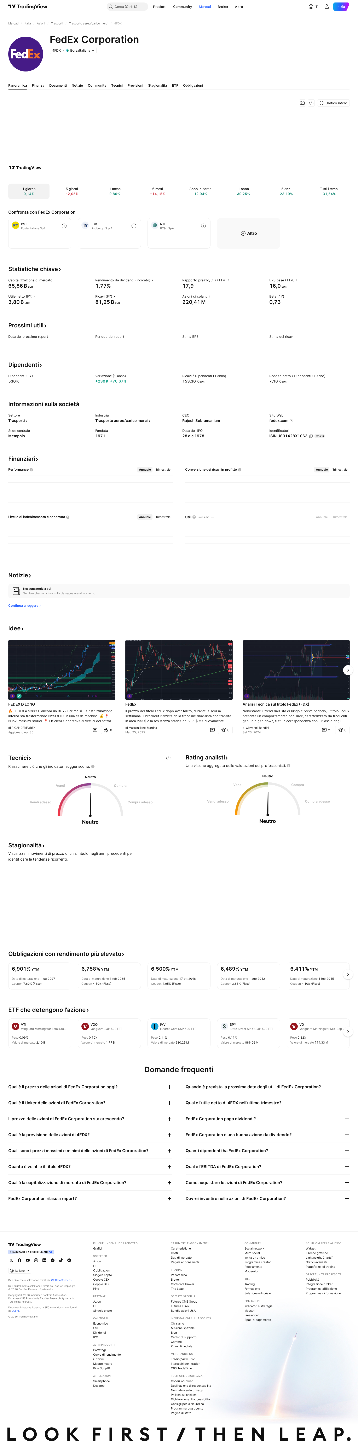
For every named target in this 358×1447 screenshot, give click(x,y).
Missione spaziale (183, 1328)
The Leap (177, 1288)
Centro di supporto (183, 1337)
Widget (311, 1248)
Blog (174, 1332)
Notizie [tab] (77, 85)
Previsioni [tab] (135, 85)
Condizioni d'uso (182, 1381)
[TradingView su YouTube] (28, 1260)
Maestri (249, 1310)
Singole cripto (102, 1275)
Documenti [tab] (58, 85)
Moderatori (251, 1271)
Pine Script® (101, 1368)
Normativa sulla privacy (187, 1390)
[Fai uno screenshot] (302, 103)
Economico (100, 1323)
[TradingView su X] (11, 1260)
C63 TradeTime (181, 1368)
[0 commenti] (95, 730)
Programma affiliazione (321, 1288)
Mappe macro (102, 1363)
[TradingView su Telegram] (53, 1260)
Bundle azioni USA (183, 1310)
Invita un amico (254, 1257)
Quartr (15, 1310)
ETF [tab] (175, 85)
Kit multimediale (181, 1346)
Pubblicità (312, 1279)
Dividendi (99, 1332)
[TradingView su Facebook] (19, 1260)
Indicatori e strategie (258, 1306)
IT (316, 7)
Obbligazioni (101, 1270)
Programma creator (257, 1262)
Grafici (97, 1248)
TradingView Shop (183, 1359)
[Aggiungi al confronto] (64, 225)
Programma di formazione (323, 1293)
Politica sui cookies (183, 1394)
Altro (239, 7)
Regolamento (253, 1266)
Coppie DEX (101, 1284)
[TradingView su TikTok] (61, 1260)
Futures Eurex (180, 1306)
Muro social (252, 1253)
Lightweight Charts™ (319, 1257)
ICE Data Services (61, 1280)
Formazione (252, 1288)
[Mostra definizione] (55, 280)
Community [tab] (97, 85)
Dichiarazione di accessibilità (190, 1399)
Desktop (99, 1385)
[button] (170, 6)
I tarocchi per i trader (185, 1363)
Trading (249, 1284)
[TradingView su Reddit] (69, 1260)
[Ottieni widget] (311, 103)
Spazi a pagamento (257, 1319)
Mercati (205, 7)
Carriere (176, 1341)
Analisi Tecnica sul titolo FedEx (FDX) (276, 704)
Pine (96, 1288)
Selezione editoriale (257, 1293)
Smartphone (101, 1381)
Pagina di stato (181, 1413)
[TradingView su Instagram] (36, 1260)
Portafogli (99, 1350)
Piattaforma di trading (320, 1266)
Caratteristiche (181, 1248)
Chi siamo (177, 1323)
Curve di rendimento (107, 1354)
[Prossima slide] (348, 670)
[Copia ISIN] (311, 436)
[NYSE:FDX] (12, 696)
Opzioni (98, 1359)
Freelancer (251, 1315)
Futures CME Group (184, 1301)
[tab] (144, 469)
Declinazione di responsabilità (191, 1385)
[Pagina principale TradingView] (27, 7)
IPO (95, 1337)
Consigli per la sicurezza (187, 1404)
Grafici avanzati (316, 1262)
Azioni (97, 1261)
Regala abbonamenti (185, 1262)
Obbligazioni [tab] (193, 85)
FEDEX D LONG (21, 704)
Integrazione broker (319, 1284)
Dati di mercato (181, 1257)
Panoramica (179, 1275)
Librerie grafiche (317, 1253)
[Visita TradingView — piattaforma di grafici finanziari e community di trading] (25, 168)
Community (182, 7)
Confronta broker (182, 1284)
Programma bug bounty (187, 1408)
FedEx (130, 704)
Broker (223, 7)
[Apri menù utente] (327, 6)
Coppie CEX (101, 1279)
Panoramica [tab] (17, 85)
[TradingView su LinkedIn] (44, 1260)
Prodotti (159, 7)
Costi (174, 1253)
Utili (95, 1328)
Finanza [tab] (38, 85)
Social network (254, 1248)
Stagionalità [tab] (157, 85)
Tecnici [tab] (117, 85)
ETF (95, 1266)
